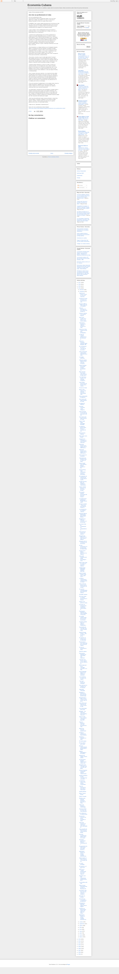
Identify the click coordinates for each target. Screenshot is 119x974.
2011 (79, 942)
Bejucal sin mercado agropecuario (82, 729)
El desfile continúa (83, 594)
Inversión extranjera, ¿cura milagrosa (82, 408)
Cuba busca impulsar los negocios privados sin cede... (82, 325)
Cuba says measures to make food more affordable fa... (83, 825)
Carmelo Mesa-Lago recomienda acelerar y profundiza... (82, 472)
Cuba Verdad (81, 85)
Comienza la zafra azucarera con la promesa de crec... (83, 300)
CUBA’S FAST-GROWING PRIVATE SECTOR (82, 569)
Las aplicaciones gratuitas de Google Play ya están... (83, 500)
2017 (79, 282)
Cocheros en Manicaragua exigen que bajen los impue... (82, 911)
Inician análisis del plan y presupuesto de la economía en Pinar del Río (83, 234)
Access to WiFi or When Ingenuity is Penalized (83, 305)
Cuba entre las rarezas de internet (82, 533)
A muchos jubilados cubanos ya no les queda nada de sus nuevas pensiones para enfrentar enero (83, 196)
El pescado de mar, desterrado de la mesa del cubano (83, 643)
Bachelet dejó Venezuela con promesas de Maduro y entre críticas (83, 73)
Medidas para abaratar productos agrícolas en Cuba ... (82, 800)
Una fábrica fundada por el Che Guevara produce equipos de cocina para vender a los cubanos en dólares (83, 213)
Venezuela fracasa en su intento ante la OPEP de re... (82, 446)
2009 (79, 946)
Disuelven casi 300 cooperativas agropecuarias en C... (83, 878)
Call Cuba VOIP (80, 173)
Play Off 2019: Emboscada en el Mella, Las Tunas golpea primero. (83, 133)
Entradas (81, 185)
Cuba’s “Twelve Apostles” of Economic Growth (82, 488)
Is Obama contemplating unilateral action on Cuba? (83, 580)
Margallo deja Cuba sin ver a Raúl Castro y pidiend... (83, 537)
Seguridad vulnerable (82, 690)
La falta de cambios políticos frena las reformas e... (82, 337)
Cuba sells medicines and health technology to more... (83, 558)
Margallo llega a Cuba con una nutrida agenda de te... (83, 699)
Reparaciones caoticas (82, 433)
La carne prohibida (81, 864)
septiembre (82, 923)
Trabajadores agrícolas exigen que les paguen (83, 905)
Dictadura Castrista (82, 100)
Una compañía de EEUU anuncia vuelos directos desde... (83, 831)
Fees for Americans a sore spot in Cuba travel (82, 788)
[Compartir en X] (39, 111)
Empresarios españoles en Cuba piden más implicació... (82, 655)
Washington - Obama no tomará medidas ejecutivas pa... (83, 854)
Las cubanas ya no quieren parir (83, 814)
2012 (79, 941)
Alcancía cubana (82, 651)
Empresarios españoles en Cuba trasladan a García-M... (83, 613)
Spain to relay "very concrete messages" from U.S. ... (83, 718)
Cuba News (81, 70)
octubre (81, 921)
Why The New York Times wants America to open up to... (83, 373)
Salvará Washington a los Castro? (82, 752)
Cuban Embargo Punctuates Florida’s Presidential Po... (82, 367)
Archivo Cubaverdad (81, 171)
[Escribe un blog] (38, 111)
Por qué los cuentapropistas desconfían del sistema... (83, 591)
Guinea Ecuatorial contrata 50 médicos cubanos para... (83, 772)
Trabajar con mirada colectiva (83, 243)
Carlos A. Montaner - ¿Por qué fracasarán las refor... (82, 724)
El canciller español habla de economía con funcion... (82, 618)
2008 (79, 948)
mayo (81, 931)
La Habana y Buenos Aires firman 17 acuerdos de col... (82, 429)
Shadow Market (82, 791)
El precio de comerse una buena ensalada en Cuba (82, 818)
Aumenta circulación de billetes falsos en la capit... (82, 836)
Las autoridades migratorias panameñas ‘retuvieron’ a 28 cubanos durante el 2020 (83, 219)
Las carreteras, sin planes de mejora (82, 678)
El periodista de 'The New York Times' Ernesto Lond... (83, 629)
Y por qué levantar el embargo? (82, 682)
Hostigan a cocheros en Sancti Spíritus (83, 734)
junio (81, 929)
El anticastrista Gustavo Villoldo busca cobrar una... (82, 761)
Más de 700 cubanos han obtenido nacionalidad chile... (82, 392)
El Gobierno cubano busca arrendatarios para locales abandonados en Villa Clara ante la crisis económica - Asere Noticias (83, 273)
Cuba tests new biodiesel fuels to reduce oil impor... (82, 459)
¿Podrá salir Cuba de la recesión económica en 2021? (82, 202)
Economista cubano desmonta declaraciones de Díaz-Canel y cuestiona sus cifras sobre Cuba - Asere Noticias (83, 267)
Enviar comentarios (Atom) (53, 156)
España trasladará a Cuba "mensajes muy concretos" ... (83, 777)
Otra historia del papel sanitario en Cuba (83, 400)
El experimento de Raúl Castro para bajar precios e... (83, 848)
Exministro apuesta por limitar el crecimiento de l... (83, 842)
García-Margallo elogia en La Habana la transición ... (82, 673)
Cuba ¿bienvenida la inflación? (83, 397)
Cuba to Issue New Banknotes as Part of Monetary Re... (83, 887)
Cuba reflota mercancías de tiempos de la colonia (83, 384)
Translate (87, 27)
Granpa (78, 177)
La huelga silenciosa (82, 357)
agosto (81, 925)
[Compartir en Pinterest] (42, 111)
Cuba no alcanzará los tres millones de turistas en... (83, 309)
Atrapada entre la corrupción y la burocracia (83, 542)
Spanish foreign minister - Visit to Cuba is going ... (82, 634)
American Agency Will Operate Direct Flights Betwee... (83, 515)
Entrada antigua (68, 153)
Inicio (52, 153)
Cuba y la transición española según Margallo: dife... (83, 342)
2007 (79, 950)
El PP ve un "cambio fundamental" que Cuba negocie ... (82, 871)
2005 (79, 954)
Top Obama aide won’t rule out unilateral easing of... (82, 892)
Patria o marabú (82, 796)
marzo (81, 935)
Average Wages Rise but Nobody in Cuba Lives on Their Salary (83, 119)
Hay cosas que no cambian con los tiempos (83, 686)
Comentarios (81, 187)
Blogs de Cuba (81, 53)
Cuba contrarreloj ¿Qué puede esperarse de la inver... (83, 353)
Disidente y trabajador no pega (82, 738)
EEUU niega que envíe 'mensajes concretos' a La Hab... (83, 667)
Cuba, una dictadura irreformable (82, 806)
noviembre (82, 291)
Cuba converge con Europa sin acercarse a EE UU (83, 413)
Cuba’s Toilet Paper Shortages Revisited (82, 423)
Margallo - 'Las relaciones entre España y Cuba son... (83, 713)
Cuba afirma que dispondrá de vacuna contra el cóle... (83, 704)
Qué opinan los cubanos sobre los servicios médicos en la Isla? (83, 149)
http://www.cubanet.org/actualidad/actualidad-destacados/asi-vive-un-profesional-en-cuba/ (47, 108)
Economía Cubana (39, 5)
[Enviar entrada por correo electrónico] (34, 111)
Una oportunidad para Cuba (83, 709)
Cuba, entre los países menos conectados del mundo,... (83, 585)
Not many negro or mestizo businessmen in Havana (83, 598)
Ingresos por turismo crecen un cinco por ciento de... (83, 295)
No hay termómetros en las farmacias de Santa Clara (83, 547)
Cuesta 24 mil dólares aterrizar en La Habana (83, 552)
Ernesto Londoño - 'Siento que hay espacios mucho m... (83, 505)
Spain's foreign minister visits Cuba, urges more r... (82, 575)
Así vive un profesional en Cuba (82, 648)
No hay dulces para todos (82, 743)
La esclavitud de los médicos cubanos (82, 510)
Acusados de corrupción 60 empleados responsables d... (82, 607)
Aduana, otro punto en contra (83, 602)
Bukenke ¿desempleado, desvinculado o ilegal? (83, 747)
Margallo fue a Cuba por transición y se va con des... (83, 520)
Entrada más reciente (34, 153)
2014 (79, 288)
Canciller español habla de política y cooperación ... (83, 623)
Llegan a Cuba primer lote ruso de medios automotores (83, 241)
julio (81, 927)
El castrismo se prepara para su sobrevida (82, 639)
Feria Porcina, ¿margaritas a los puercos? (82, 900)
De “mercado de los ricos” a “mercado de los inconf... (82, 348)
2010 (79, 944)
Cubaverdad (79, 175)
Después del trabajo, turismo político (83, 756)
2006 (79, 952)
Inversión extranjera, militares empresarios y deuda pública (83, 103)
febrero (81, 936)
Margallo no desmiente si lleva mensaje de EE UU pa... (83, 694)
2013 (79, 939)
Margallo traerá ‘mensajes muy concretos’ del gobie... (83, 766)
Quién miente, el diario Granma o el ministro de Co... (83, 859)
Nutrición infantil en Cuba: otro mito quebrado (83, 810)
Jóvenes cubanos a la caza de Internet (83, 314)
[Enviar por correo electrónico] (37, 111)
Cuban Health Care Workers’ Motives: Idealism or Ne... (82, 465)
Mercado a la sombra (82, 896)
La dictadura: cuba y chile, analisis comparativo (82, 782)
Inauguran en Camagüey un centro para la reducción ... (82, 440)
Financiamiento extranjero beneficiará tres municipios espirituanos (82, 230)
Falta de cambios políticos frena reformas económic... (83, 361)
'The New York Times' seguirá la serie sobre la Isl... (83, 661)
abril (81, 933)
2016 (79, 284)
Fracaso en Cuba (83, 387)
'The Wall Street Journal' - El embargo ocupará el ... (82, 379)
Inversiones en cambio (82, 238)
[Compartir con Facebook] (41, 111)
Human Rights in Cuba (83, 116)
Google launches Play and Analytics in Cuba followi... (83, 483)
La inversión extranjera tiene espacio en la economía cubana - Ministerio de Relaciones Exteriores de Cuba (83, 253)
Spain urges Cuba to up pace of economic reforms (83, 564)
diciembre (82, 289)
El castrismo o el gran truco (82, 867)
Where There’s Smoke (82, 794)
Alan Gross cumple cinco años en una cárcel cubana (82, 319)
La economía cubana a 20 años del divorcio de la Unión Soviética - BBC (83, 258)
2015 (79, 286)
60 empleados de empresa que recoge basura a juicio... (83, 478)
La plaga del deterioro (82, 404)
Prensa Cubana (81, 131)
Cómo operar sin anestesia (83, 455)
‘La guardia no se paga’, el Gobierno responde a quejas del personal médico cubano (83, 207)
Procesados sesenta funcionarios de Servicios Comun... (83, 494)
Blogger (68, 964)
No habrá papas (82, 741)
